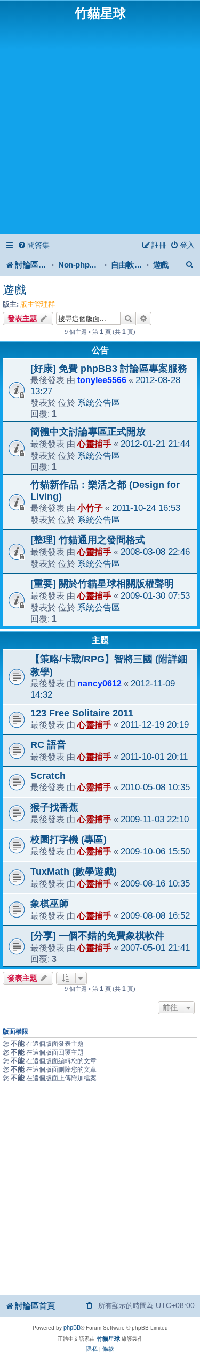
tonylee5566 (101, 380)
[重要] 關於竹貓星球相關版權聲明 (102, 583)
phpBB (72, 1327)
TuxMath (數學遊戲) (73, 871)
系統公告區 (98, 402)
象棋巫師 (49, 903)
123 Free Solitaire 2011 (81, 713)
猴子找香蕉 (54, 807)
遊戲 (14, 289)
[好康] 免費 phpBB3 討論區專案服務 (108, 368)
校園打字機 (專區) (68, 839)
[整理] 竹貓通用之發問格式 (87, 539)
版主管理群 (37, 304)
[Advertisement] (100, 126)
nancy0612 (99, 683)
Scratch (48, 775)
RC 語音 (48, 744)
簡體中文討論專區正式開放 (88, 431)
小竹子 (90, 508)
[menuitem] (34, 245)
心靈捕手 (94, 443)
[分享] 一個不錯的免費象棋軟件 (97, 935)
